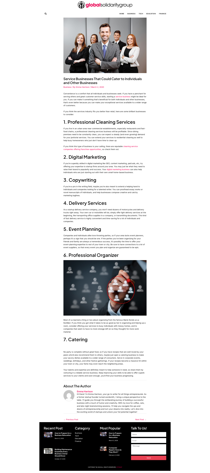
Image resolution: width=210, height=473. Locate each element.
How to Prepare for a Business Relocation (63, 434)
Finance (162, 14)
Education (151, 14)
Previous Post (71, 419)
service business (123, 96)
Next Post (140, 419)
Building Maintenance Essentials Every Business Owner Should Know (63, 452)
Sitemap (119, 467)
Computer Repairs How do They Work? (115, 450)
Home (121, 14)
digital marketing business (118, 169)
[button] (45, 13)
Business (131, 14)
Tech (141, 14)
